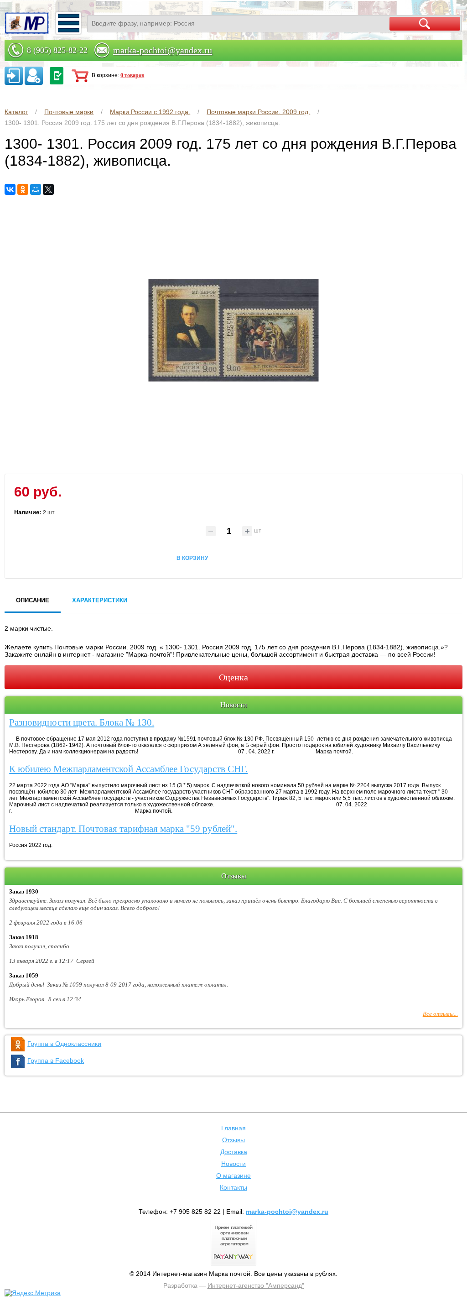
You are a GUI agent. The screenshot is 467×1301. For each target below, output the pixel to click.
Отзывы (233, 1140)
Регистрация (34, 76)
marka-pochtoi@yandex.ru (162, 50)
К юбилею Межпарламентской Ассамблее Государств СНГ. (128, 768)
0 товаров (132, 75)
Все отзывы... (440, 1013)
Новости (233, 1163)
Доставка (233, 1151)
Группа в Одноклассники (64, 1043)
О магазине (233, 1175)
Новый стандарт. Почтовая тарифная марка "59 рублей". (123, 828)
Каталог (16, 111)
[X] (48, 189)
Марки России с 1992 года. (150, 111)
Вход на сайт (14, 76)
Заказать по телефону (56, 75)
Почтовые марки (68, 111)
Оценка (233, 677)
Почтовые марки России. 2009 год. (258, 111)
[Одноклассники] (22, 189)
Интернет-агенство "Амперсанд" (256, 1285)
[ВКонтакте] (10, 189)
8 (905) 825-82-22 (57, 50)
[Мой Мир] (35, 189)
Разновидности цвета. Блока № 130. (81, 722)
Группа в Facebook (55, 1060)
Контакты (233, 1187)
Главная (233, 1128)
